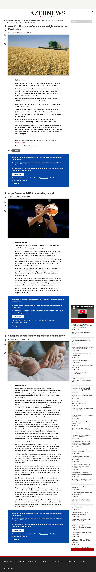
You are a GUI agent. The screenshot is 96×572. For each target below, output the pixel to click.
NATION (6, 20)
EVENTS (6, 22)
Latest (83, 321)
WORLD (11, 20)
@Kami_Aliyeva (20, 142)
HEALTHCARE (12, 22)
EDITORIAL (48, 20)
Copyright (82, 562)
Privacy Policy (71, 562)
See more (82, 549)
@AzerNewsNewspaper (19, 180)
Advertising (42, 562)
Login (91, 11)
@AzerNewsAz (33, 146)
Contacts (32, 562)
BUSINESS (16, 20)
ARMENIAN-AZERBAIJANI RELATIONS (35, 20)
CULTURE (19, 22)
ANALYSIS (54, 20)
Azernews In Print (56, 562)
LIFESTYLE (61, 20)
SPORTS (25, 22)
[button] (5, 26)
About (6, 562)
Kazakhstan (16, 150)
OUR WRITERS (31, 22)
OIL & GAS (22, 20)
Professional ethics (18, 562)
